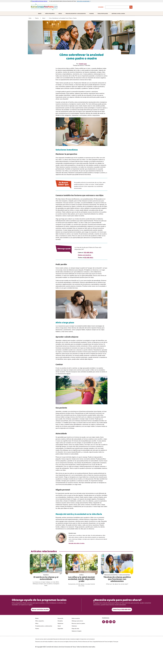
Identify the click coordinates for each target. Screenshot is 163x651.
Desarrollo (60, 618)
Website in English (76, 631)
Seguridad (60, 628)
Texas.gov (115, 641)
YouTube (110, 621)
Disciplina (60, 621)
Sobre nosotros (76, 618)
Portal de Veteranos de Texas (85, 641)
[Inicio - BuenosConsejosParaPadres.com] (45, 10)
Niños (36, 623)
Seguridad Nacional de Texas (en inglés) (102, 641)
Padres (37, 628)
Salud (59, 626)
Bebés (37, 618)
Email (114, 621)
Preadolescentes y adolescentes (43, 626)
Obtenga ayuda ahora (77, 621)
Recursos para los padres (78, 623)
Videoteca (74, 626)
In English (100, 7)
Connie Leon (83, 64)
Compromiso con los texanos (87, 639)
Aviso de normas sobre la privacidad (44, 639)
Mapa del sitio (75, 628)
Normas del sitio (73, 641)
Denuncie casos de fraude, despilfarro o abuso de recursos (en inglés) (52, 641)
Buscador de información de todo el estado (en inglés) (66, 639)
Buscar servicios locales (40, 609)
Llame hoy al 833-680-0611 (122, 609)
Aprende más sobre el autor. (77, 543)
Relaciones (60, 623)
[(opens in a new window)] (40, 1)
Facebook (103, 621)
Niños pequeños (39, 621)
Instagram (107, 621)
